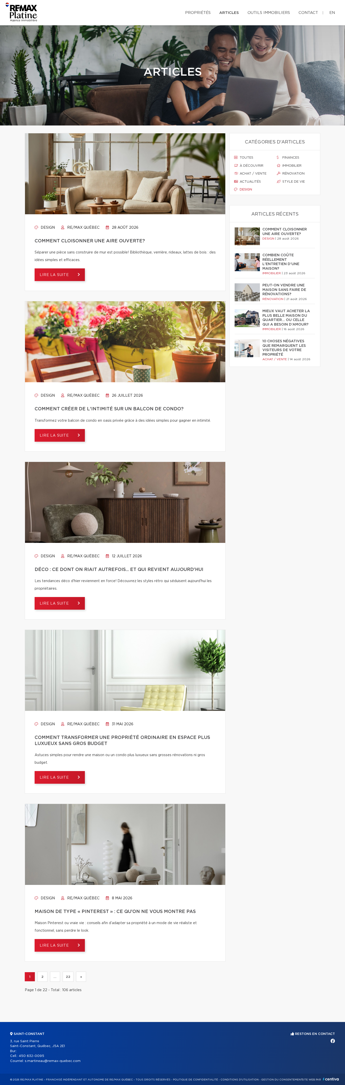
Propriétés (198, 13)
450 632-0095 (31, 1056)
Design (47, 227)
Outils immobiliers (269, 13)
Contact (308, 13)
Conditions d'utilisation (239, 1079)
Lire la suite (55, 275)
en (332, 13)
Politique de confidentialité (195, 1079)
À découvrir (251, 165)
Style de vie (293, 181)
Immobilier (291, 165)
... (55, 976)
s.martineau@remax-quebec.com (53, 1061)
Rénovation (293, 173)
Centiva (331, 1079)
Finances (290, 157)
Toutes (246, 157)
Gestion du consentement (282, 1079)
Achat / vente (252, 173)
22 (68, 976)
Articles (229, 13)
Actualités (250, 181)
